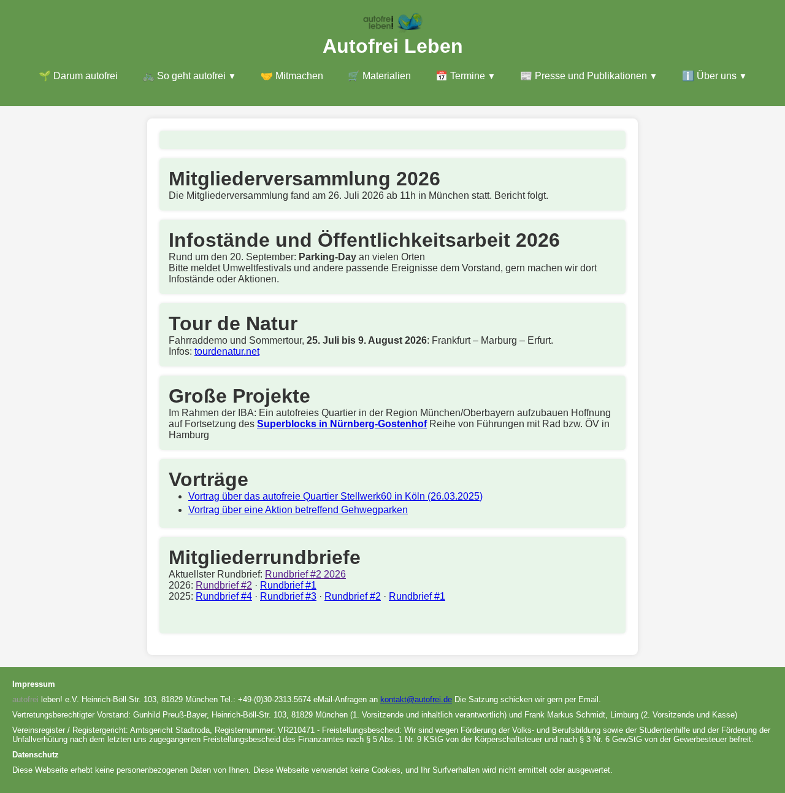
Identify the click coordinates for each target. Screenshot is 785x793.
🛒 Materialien (379, 76)
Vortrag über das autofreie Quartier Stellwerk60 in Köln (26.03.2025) (335, 496)
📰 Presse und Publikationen (583, 76)
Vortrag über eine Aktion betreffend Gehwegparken (298, 510)
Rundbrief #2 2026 (305, 574)
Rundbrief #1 (288, 585)
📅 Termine (460, 76)
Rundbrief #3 (288, 596)
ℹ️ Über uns (709, 76)
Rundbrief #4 (224, 596)
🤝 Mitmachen (292, 76)
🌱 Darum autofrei (78, 76)
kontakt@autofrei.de (416, 699)
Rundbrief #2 (224, 585)
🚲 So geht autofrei (184, 76)
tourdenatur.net (226, 351)
